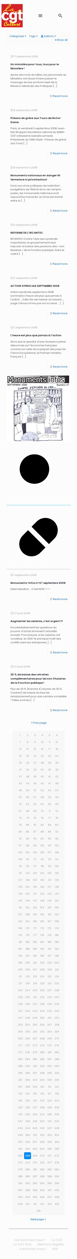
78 (56, 818)
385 (20, 1176)
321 (35, 1100)
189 (35, 949)
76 (42, 818)
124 (42, 873)
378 (56, 1162)
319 (20, 1100)
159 (35, 914)
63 (35, 804)
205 (20, 969)
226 (42, 990)
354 (56, 1135)
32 (27, 770)
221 (50, 983)
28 (42, 763)
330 (56, 1107)
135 (35, 887)
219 (35, 983)
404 (27, 1197)
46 (42, 783)
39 (35, 776)
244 (42, 1011)
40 (42, 776)
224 (27, 990)
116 (27, 866)
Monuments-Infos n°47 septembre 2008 (38, 583)
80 (27, 825)
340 (42, 1121)
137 (49, 887)
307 (20, 1087)
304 (42, 1080)
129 (35, 880)
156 (57, 907)
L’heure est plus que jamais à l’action (35, 335)
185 (50, 942)
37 (20, 776)
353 (49, 1135)
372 (56, 1156)
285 (35, 1059)
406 (42, 1197)
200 (27, 963)
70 (42, 811)
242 (27, 1011)
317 (49, 1094)
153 (35, 907)
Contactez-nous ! (33, 1249)
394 (42, 1183)
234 (56, 997)
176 (27, 935)
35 (49, 770)
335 (49, 1114)
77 (49, 818)
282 (56, 1052)
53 (49, 790)
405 (34, 1197)
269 (49, 1038)
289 (20, 1066)
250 (42, 1018)
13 (20, 749)
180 (57, 935)
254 (27, 1025)
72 (56, 811)
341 (49, 1121)
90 (56, 832)
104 (27, 852)
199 (20, 963)
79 (20, 825)
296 (27, 1073)
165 (35, 921)
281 (50, 1052)
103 (20, 852)
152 (28, 907)
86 (27, 832)
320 (27, 1100)
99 (35, 845)
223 (20, 990)
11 (49, 742)
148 (42, 900)
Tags (32, 36)
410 (27, 1204)
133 (20, 887)
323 (49, 1100)
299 (49, 1073)
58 (42, 797)
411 (35, 1204)
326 (27, 1107)
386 (27, 1176)
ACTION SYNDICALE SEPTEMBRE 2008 (34, 286)
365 (49, 1149)
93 (35, 838)
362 (27, 1149)
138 (57, 887)
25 (20, 763)
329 (49, 1107)
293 (49, 1066)
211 (20, 976)
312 (57, 1087)
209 (49, 969)
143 (49, 894)
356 (27, 1142)
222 (56, 983)
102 (57, 845)
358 (42, 1142)
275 (49, 1045)
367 (20, 1156)
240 (56, 1004)
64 (42, 804)
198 (57, 956)
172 (42, 928)
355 (20, 1142)
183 (35, 942)
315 (35, 1094)
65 (49, 804)
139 (20, 894)
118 (42, 866)
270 (56, 1038)
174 (57, 928)
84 (56, 825)
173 (49, 928)
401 (49, 1190)
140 (27, 894)
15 (35, 749)
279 (35, 1052)
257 (49, 1025)
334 (42, 1114)
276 (56, 1045)
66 (56, 804)
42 (56, 776)
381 (35, 1169)
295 (20, 1073)
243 (34, 1011)
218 (28, 983)
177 (35, 935)
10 (42, 742)
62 (27, 804)
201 (35, 963)
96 (56, 838)
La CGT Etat (22, 1244)
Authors (49, 36)
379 (20, 1169)
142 (42, 894)
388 (42, 1176)
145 (20, 900)
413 (49, 1204)
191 (49, 949)
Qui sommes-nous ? (30, 1240)
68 (27, 811)
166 (42, 921)
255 (35, 1025)
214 (42, 976)
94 (42, 838)
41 (49, 776)
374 (27, 1162)
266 (27, 1038)
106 (42, 852)
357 (35, 1142)
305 (49, 1080)
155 (50, 907)
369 (35, 1156)
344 (27, 1128)
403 (20, 1197)
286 (42, 1059)
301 (20, 1080)
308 (27, 1087)
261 (35, 1031)
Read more (60, 96)
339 (35, 1121)
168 (57, 921)
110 (27, 859)
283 (20, 1059)
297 (35, 1073)
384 (56, 1169)
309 (35, 1087)
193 (20, 956)
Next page (37, 1219)
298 (42, 1073)
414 (57, 1204)
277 (20, 1052)
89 (49, 832)
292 (42, 1066)
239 (49, 1004)
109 (20, 859)
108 (57, 852)
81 (35, 825)
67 (20, 811)
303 (35, 1080)
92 (27, 838)
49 (20, 790)
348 (56, 1128)
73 (20, 818)
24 (56, 756)
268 (42, 1038)
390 (56, 1176)
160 (42, 914)
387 (35, 1176)
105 (35, 852)
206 (27, 969)
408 (56, 1197)
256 (42, 1025)
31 (20, 770)
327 (35, 1107)
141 (35, 894)
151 (20, 907)
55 (20, 797)
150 (57, 900)
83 (49, 825)
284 (27, 1059)
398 (27, 1190)
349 (20, 1135)
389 (49, 1176)
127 (20, 880)
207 (35, 969)
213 (35, 976)
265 (20, 1038)
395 (49, 1183)
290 (27, 1066)
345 (34, 1128)
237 (35, 1004)
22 (42, 756)
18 (57, 749)
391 (20, 1183)
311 (49, 1087)
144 (57, 894)
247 (20, 1018)
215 (50, 976)
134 (27, 887)
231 (35, 997)
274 (42, 1045)
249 (34, 1018)
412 (42, 1204)
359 (49, 1142)
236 (27, 1004)
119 (49, 866)
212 (28, 976)
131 (49, 880)
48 (56, 783)
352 (42, 1135)
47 (49, 783)
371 (49, 1156)
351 (35, 1135)
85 (20, 832)
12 (57, 742)
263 (49, 1031)
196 (42, 956)
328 (42, 1107)
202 (42, 963)
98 (27, 845)
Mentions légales (51, 1244)
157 (20, 914)
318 (57, 1094)
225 (35, 990)
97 (20, 845)
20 (27, 756)
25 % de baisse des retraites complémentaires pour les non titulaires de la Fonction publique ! (38, 679)
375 (35, 1162)
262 (42, 1031)
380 (27, 1169)
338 (27, 1121)
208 (42, 969)
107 (49, 852)
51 (35, 790)
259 (20, 1031)
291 (35, 1066)
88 (42, 832)
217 (20, 983)
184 (42, 942)
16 (42, 749)
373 (20, 1162)
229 (20, 997)
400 (42, 1190)
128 (28, 880)
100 (42, 845)
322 (42, 1100)
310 (42, 1087)
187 (20, 949)
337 (20, 1121)
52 (42, 790)
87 (34, 832)
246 (56, 1011)
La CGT (57, 1240)
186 (57, 942)
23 (49, 756)
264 (56, 1031)
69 (35, 811)
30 (56, 763)
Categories (16, 36)
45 (35, 783)
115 (20, 866)
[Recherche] (60, 15)
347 (49, 1128)
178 (42, 935)
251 (50, 1018)
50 (27, 790)
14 (27, 749)
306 (56, 1080)
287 (49, 1059)
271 (20, 1045)
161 (49, 914)
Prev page (40, 723)
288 (56, 1059)
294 (56, 1066)
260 (27, 1031)
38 (27, 776)
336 (56, 1114)
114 (56, 859)
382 (42, 1169)
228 (56, 990)
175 (20, 935)
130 (42, 880)
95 (49, 838)
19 (20, 756)
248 (27, 1018)
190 (42, 949)
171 (34, 928)
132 (57, 880)
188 (28, 949)
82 (42, 825)
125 (50, 873)
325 (20, 1107)
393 (35, 1183)
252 (56, 1018)
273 (35, 1045)
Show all (62, 40)
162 (57, 914)
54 (56, 790)
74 (27, 818)
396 (56, 1183)
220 (42, 983)
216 (57, 976)
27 (34, 763)
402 (56, 1190)
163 (20, 921)
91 (20, 838)
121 (20, 873)
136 (42, 887)
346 (42, 1128)
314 (27, 1094)
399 (35, 1190)
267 (35, 1038)
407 (49, 1197)
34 (42, 770)
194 (27, 956)
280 (42, 1052)
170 (27, 928)
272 (27, 1045)
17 (49, 749)
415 (39, 1211)
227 (49, 990)
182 (28, 942)
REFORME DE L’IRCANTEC (26, 233)
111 (35, 859)
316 (42, 1094)
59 (49, 797)
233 (49, 997)
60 (56, 797)
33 (35, 770)
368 (27, 1156)
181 (20, 942)
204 (56, 963)
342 (56, 1121)
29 (49, 763)
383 (49, 1169)
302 (27, 1080)
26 (27, 763)
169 (20, 928)
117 (34, 866)
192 (57, 949)
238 (42, 1004)
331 (20, 1114)
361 (20, 1149)
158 (28, 914)
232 (42, 997)
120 (57, 866)
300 (56, 1073)
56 (27, 797)
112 (42, 859)
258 (56, 1025)
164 (27, 921)
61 (20, 804)
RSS (55, 1249)
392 (27, 1183)
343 (20, 1128)
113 (49, 859)
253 (20, 1025)
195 (35, 956)
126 (57, 873)
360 (56, 1142)
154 (42, 907)
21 (35, 756)
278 (27, 1052)
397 (20, 1190)
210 (57, 969)
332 (27, 1114)
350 (27, 1135)
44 (27, 783)
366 (56, 1149)
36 (56, 770)
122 (28, 873)
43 (20, 783)
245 (49, 1011)
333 (35, 1114)
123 (35, 873)
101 (49, 845)
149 (49, 900)
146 (27, 900)
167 (49, 921)
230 (27, 997)
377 (49, 1162)
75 (34, 818)
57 (34, 797)
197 (49, 956)
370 (42, 1156)
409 (20, 1204)
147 (35, 900)
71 (49, 811)
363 (35, 1149)
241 (20, 1011)
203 (49, 963)
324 (56, 1100)
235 (20, 1004)
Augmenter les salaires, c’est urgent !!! (36, 621)
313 (20, 1094)
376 (42, 1162)
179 (49, 935)
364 (42, 1149)
